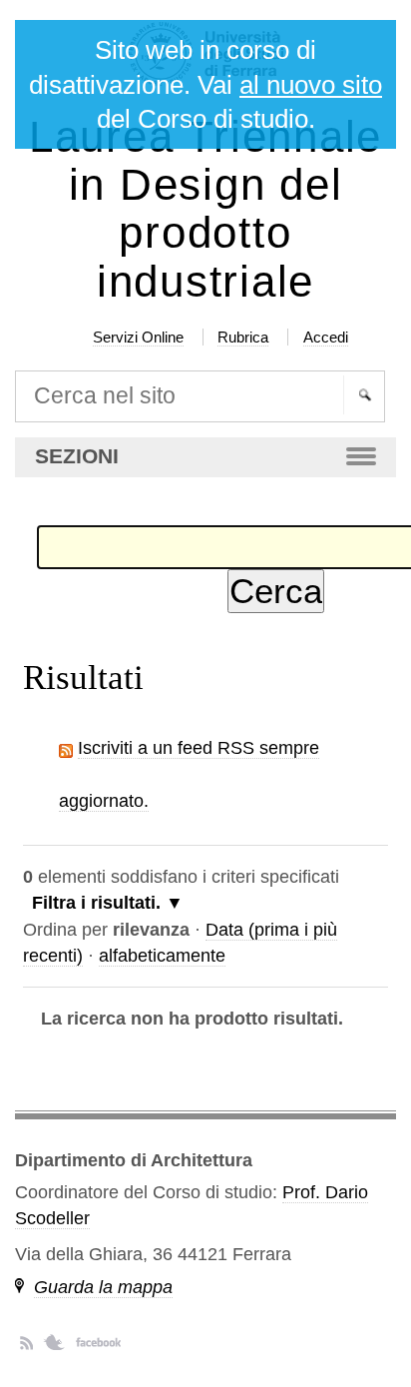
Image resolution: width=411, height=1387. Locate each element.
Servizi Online (138, 337)
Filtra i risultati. (96, 903)
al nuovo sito (310, 85)
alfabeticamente (162, 956)
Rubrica (242, 337)
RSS (26, 1342)
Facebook (98, 1342)
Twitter (54, 1342)
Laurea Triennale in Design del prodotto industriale (205, 209)
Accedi (325, 337)
